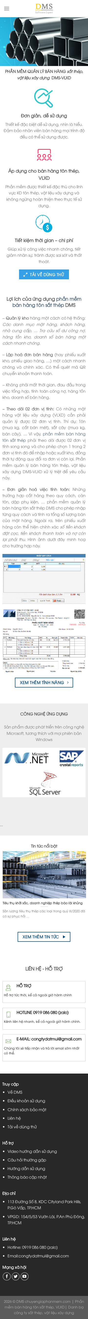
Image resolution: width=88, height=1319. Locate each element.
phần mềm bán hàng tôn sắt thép (46, 301)
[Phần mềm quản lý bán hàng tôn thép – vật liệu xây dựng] (44, 8)
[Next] (83, 887)
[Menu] (7, 8)
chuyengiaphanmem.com (48, 1301)
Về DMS (15, 1092)
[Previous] (4, 887)
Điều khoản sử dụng (26, 1100)
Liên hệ (14, 1118)
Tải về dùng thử (22, 1126)
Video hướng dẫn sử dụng (32, 1151)
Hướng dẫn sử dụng (26, 1168)
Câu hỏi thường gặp (27, 1159)
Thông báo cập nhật (27, 1177)
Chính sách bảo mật (27, 1109)
